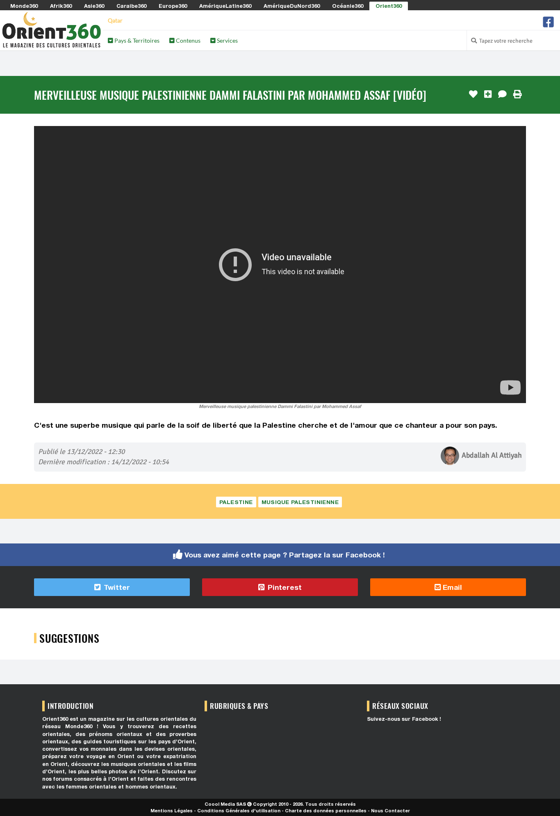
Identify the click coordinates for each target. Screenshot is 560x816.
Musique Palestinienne (300, 502)
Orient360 (389, 5)
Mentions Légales (171, 810)
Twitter (116, 587)
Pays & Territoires (136, 40)
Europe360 (173, 5)
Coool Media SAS (225, 804)
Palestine (236, 502)
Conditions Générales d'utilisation (238, 810)
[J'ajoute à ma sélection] (488, 94)
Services (227, 40)
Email (451, 587)
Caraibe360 (131, 5)
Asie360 (94, 5)
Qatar (115, 20)
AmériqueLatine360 (225, 5)
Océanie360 (347, 5)
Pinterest (284, 587)
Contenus (187, 40)
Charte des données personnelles (326, 810)
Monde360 (24, 5)
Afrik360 (61, 5)
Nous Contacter (390, 810)
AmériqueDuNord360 (292, 5)
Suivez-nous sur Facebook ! (404, 719)
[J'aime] (473, 94)
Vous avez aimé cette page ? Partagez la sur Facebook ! (284, 554)
